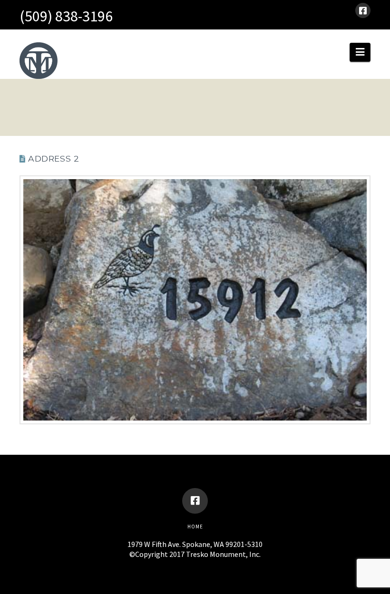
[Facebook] (362, 10)
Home (195, 526)
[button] (360, 52)
